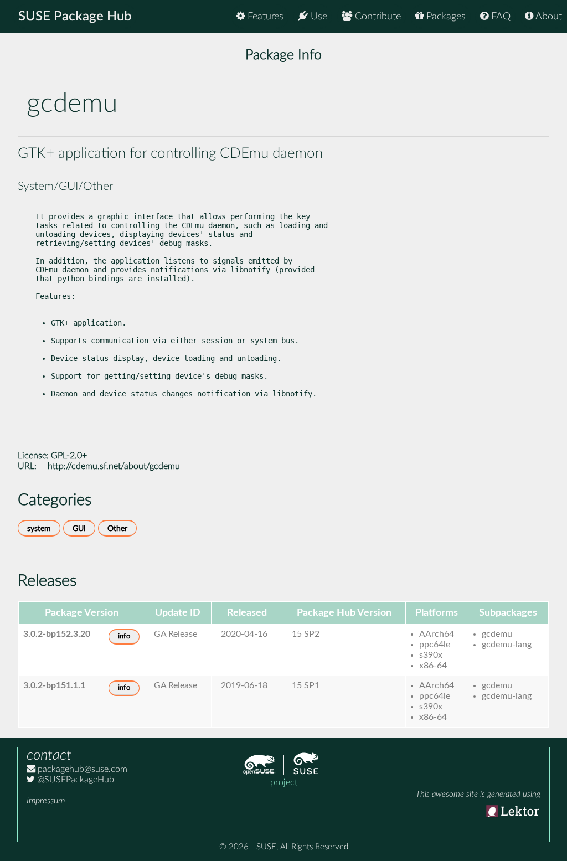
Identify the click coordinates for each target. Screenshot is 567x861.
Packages (445, 17)
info (124, 636)
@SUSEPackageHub (74, 779)
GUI (79, 528)
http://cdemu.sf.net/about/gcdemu (114, 466)
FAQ (499, 17)
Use (317, 17)
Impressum (46, 800)
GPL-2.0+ (69, 455)
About (547, 17)
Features (264, 17)
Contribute (376, 17)
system (39, 528)
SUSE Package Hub (75, 16)
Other (117, 528)
